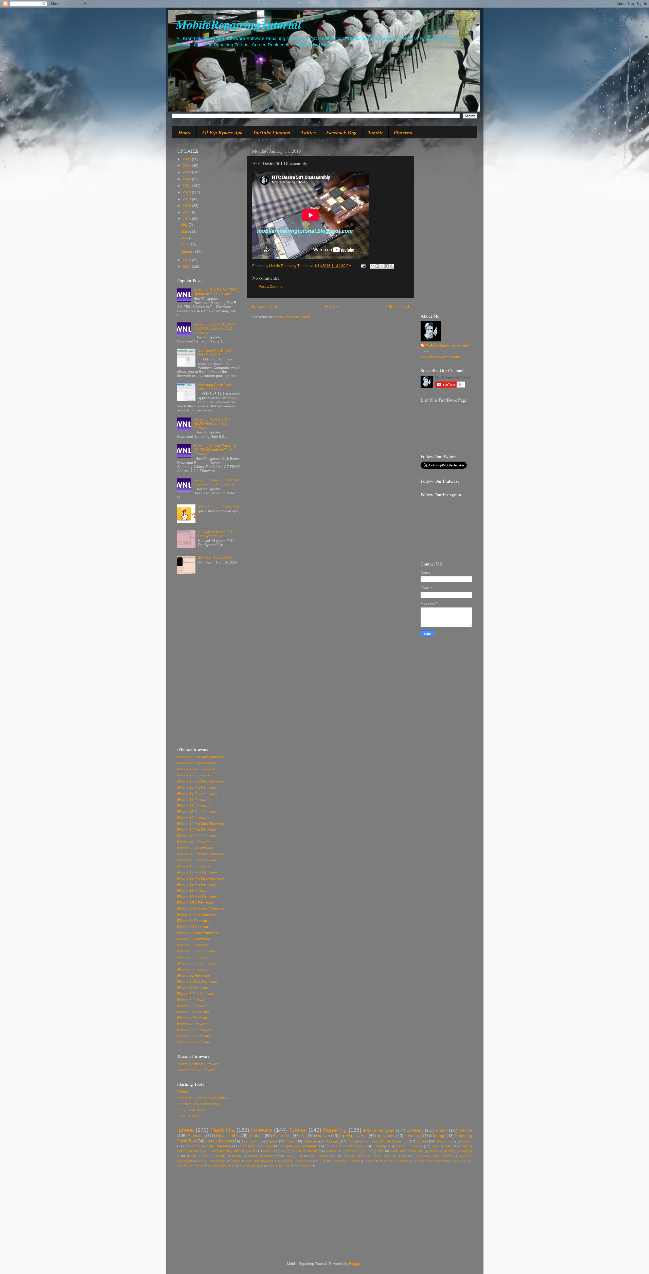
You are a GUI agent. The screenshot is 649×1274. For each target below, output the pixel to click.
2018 (187, 206)
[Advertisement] (209, 662)
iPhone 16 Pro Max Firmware (200, 781)
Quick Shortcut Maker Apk (219, 506)
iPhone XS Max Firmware (197, 933)
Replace (256, 1135)
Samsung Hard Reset (356, 1155)
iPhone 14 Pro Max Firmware (200, 824)
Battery (449, 1151)
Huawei (323, 1135)
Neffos (369, 1160)
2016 (187, 219)
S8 (335, 1155)
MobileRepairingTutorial (238, 24)
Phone (442, 1130)
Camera (235, 1160)
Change (438, 1135)
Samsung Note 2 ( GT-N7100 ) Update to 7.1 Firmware (216, 482)
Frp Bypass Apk (353, 1135)
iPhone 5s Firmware (193, 1012)
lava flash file (303, 1165)
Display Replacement (299, 1146)
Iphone (185, 1130)
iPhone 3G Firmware (193, 1036)
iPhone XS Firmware (193, 939)
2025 (187, 159)
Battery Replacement (211, 1160)
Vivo (206, 1156)
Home (184, 132)
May (185, 238)
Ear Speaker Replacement (294, 1160)
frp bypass (386, 1135)
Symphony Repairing (221, 1165)
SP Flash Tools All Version (198, 1104)
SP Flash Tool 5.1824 (215, 557)
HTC (319, 1160)
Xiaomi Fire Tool (190, 1116)
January (188, 251)
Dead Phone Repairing (259, 1160)
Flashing (379, 1146)
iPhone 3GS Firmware (195, 1030)
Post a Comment (272, 286)
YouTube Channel (272, 132)
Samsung (196, 1135)
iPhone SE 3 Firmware (195, 848)
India (291, 1141)
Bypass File (334, 1151)
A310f (414, 1155)
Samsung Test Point (256, 1146)
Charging (310, 1141)
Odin (351, 1141)
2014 (187, 266)
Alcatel (434, 1151)
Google (333, 1141)
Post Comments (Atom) (293, 317)
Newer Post (264, 306)
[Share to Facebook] (386, 266)
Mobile (466, 1130)
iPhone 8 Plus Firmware (196, 951)
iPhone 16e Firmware (194, 806)
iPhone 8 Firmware (192, 957)
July (185, 225)
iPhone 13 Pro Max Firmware (200, 854)
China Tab (270, 1151)
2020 (187, 192)
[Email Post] (363, 266)
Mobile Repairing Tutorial (447, 345)
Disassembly (227, 1135)
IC (283, 1151)
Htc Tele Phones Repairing (343, 1160)
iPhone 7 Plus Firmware (196, 963)
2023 (187, 172)
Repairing (335, 1130)
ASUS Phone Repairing (437, 1155)
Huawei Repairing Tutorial (225, 1151)
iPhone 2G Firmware (193, 1042)
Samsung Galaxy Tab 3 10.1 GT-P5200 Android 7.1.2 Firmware (216, 450)
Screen (422, 1141)
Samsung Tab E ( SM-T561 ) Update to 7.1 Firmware (216, 292)
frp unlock (413, 1135)
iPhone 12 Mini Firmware (197, 897)
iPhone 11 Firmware (193, 921)
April (185, 245)
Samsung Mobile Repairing (386, 1141)
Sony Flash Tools (191, 1110)
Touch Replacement (251, 1165)
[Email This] (372, 266)
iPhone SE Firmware (193, 975)
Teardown (249, 1141)
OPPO (367, 1151)
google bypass (218, 1141)
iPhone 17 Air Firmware (196, 769)
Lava (289, 1155)
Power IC (456, 1160)
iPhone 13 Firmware (193, 866)
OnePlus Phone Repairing (429, 1160)
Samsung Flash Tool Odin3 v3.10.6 (214, 352)
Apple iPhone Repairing (344, 1146)
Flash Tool (282, 1135)
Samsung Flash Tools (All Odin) (202, 1098)
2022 (187, 179)
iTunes (182, 1092)
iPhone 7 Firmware (192, 969)
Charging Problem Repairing (208, 1146)
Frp (304, 1135)
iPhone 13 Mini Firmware (197, 872)
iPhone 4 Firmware (192, 1024)
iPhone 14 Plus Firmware (197, 836)
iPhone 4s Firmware (193, 1018)
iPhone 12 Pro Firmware (196, 884)
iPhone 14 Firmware (193, 842)
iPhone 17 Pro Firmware (196, 763)
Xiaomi (466, 1141)
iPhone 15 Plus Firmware (197, 812)
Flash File (222, 1130)
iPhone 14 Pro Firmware (196, 830)
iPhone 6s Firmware (193, 988)
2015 (187, 260)
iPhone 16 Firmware (193, 800)
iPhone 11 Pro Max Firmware (200, 909)
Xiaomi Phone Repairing (407, 1151)
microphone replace (228, 1156)
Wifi (403, 1155)
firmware (261, 1130)
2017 (187, 212)
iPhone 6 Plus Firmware (196, 994)
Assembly (444, 1141)
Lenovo (352, 1151)
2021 (187, 186)
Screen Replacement (305, 1151)
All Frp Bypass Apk (222, 132)
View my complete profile (441, 357)
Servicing (415, 1130)
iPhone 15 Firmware (193, 818)
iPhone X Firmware (192, 945)
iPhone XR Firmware (193, 927)
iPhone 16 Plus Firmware (197, 793)
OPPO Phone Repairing (393, 1160)
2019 (187, 199)
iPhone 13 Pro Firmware (196, 860)
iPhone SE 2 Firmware (195, 903)
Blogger (355, 1264)
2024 (187, 166)
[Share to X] (382, 266)
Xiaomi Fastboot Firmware (198, 1064)
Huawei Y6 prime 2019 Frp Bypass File (216, 534)
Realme (191, 1156)
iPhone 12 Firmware (193, 891)
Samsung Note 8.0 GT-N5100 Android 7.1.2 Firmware (211, 423)
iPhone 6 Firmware (192, 1000)
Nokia (253, 1151)
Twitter (308, 132)
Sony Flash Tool (385, 1155)
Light (300, 1155)
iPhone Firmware (378, 1130)
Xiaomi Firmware (409, 1146)
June (185, 231)
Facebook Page (341, 132)
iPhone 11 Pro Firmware (196, 915)
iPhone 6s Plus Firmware (197, 982)
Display (272, 1141)
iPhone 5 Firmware (192, 1006)
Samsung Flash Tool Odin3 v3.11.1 (214, 387)
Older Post (397, 306)
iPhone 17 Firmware (193, 775)
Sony (380, 1151)
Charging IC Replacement (264, 1155)
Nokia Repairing (318, 1155)
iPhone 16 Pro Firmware (196, 787)
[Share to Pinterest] (391, 266)
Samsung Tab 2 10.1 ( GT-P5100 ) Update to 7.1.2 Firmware (214, 328)
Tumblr (375, 132)
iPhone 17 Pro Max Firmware (200, 757)
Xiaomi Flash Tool (279, 1165)
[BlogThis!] (377, 266)
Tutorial (298, 1130)
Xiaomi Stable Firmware (196, 1070)
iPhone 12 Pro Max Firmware (200, 878)
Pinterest (403, 132)
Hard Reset (441, 1146)
